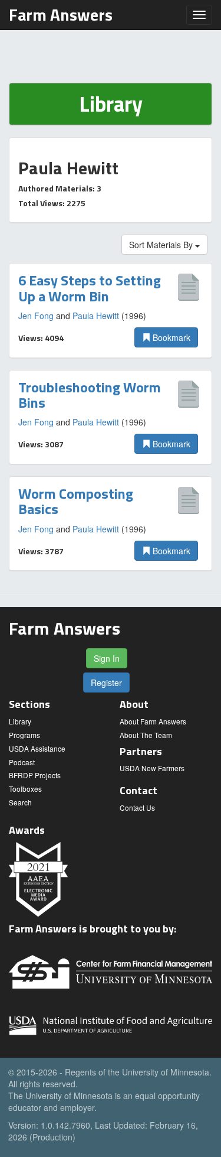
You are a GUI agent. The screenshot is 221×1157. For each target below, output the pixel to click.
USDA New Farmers (152, 768)
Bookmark (170, 337)
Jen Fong (36, 315)
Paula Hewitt (95, 315)
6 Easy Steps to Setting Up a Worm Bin (89, 287)
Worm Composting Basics (75, 501)
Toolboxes (25, 789)
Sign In (107, 658)
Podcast (22, 762)
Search (20, 802)
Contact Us (137, 807)
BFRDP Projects (35, 775)
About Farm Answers (153, 721)
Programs (24, 735)
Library (20, 721)
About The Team (146, 735)
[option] (110, 310)
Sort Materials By (162, 245)
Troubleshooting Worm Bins (89, 394)
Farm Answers (61, 14)
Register (106, 682)
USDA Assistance (37, 748)
